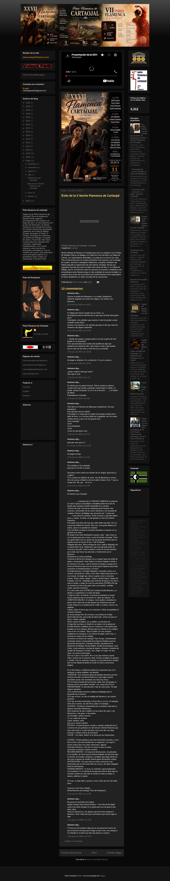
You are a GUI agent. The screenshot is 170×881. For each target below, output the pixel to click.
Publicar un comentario (73, 841)
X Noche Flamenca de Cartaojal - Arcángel (78, 246)
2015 (28, 135)
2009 (28, 157)
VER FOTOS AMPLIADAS (33, 75)
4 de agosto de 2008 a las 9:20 (79, 820)
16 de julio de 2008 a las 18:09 (79, 352)
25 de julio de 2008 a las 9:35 (78, 486)
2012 (28, 146)
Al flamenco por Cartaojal (34, 179)
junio (30, 193)
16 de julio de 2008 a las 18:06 (79, 331)
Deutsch (26, 395)
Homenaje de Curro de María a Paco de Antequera (138, 171)
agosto (31, 171)
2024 (28, 110)
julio (30, 175)
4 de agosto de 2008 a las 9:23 (79, 836)
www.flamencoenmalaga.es (34, 365)
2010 (28, 153)
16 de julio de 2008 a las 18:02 (79, 305)
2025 (28, 106)
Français (26, 387)
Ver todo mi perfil (41, 334)
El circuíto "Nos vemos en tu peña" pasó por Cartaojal (137, 193)
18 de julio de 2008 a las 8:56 (78, 398)
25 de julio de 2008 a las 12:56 (79, 794)
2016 (28, 132)
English (26, 391)
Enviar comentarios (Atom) (97, 859)
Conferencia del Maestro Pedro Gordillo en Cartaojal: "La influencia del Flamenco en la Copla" (138, 350)
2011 (28, 150)
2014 (28, 139)
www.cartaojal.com (31, 374)
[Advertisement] (37, 422)
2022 (28, 117)
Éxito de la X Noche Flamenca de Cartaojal (35, 186)
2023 (28, 114)
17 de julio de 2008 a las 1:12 (78, 377)
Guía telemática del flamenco (35, 360)
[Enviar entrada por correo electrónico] (98, 282)
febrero (31, 196)
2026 (28, 103)
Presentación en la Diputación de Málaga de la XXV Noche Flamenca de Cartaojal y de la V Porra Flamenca (138, 428)
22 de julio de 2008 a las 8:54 (78, 457)
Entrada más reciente (71, 853)
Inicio (94, 853)
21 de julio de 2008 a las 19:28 (79, 446)
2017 (28, 128)
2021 (28, 121)
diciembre (32, 164)
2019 (28, 124)
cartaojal (74, 248)
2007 (28, 201)
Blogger (102, 876)
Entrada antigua (114, 853)
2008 (28, 161)
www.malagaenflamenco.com (35, 369)
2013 (28, 142)
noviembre (32, 167)
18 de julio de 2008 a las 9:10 (78, 434)
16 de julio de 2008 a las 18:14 (79, 363)
